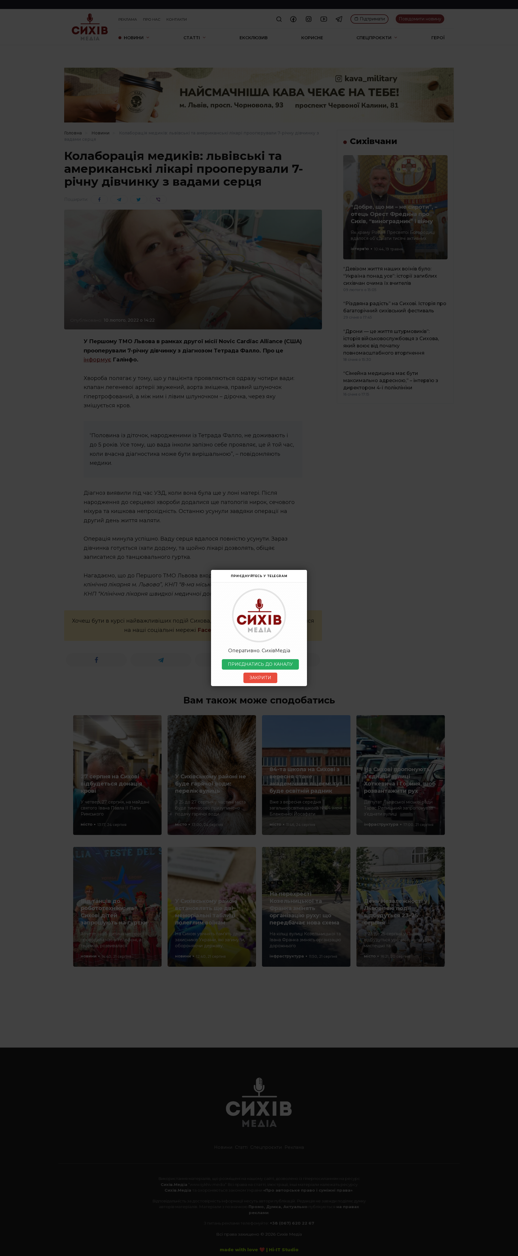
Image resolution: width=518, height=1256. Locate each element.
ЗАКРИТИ (260, 677)
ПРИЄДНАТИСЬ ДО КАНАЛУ (260, 664)
